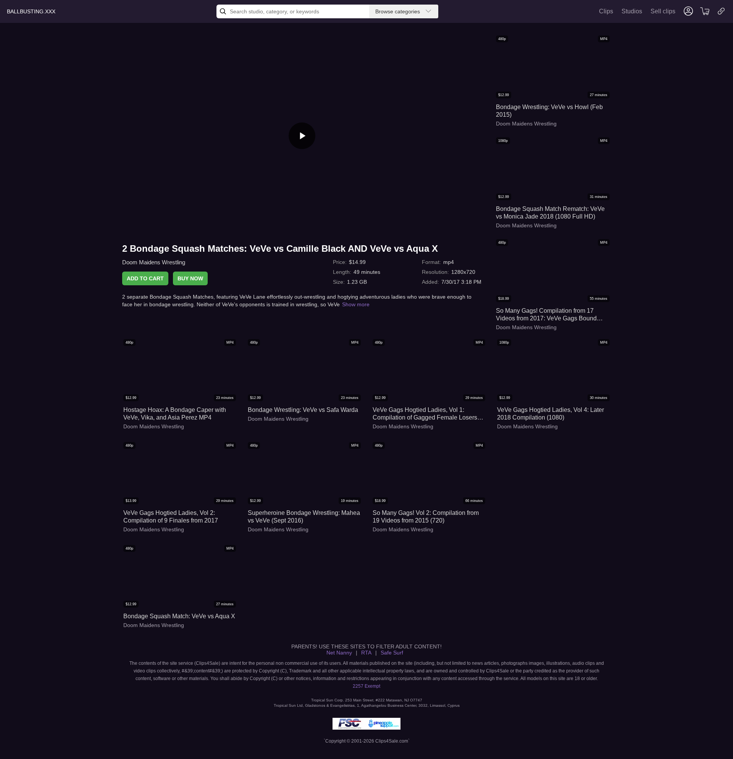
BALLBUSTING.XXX (31, 11)
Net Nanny (339, 653)
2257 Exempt (366, 686)
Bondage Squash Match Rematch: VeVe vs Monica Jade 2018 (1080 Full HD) (550, 213)
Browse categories (397, 11)
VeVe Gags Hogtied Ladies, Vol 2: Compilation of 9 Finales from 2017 (170, 517)
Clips (606, 11)
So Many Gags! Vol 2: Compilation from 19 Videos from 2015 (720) (426, 517)
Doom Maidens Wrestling (153, 262)
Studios (632, 11)
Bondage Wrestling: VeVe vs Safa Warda (303, 410)
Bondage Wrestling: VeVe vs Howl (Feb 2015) (549, 111)
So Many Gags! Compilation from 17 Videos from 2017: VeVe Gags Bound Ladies (546, 314)
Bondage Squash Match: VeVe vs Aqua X (179, 616)
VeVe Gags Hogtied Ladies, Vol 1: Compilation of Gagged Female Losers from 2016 (425, 414)
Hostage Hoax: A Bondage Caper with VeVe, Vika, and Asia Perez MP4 (174, 414)
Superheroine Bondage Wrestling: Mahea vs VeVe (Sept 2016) (304, 517)
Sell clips (663, 11)
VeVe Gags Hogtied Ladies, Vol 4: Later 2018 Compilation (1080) (550, 414)
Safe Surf (392, 653)
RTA (366, 653)
